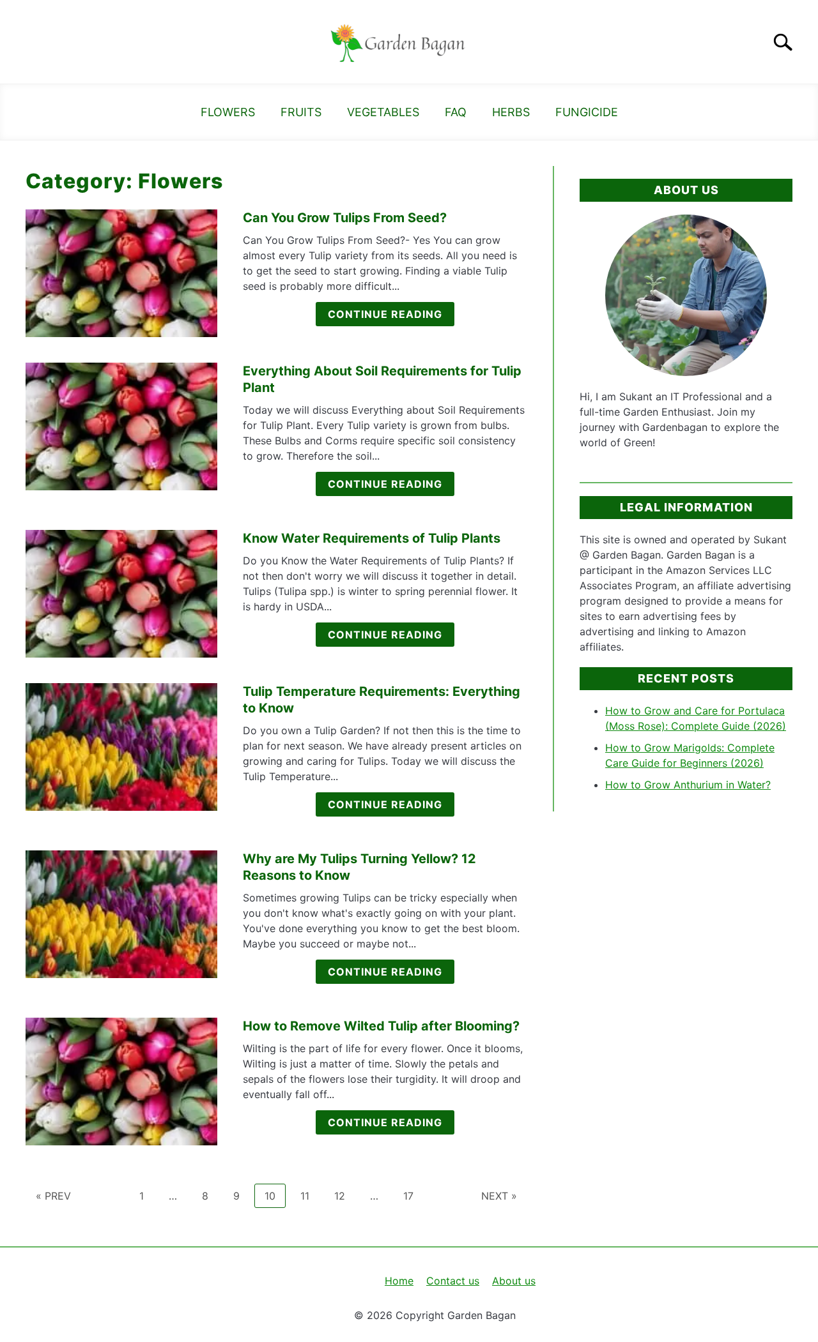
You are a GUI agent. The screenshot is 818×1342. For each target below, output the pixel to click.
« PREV (53, 1195)
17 (413, 1195)
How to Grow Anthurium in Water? (688, 784)
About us (514, 1280)
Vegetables (383, 112)
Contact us (452, 1280)
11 (310, 1195)
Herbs (511, 112)
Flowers (228, 112)
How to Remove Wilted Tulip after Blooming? (381, 1026)
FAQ (456, 112)
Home (399, 1280)
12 (344, 1195)
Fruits (301, 112)
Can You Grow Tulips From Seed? (345, 217)
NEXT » (499, 1195)
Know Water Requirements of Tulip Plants (371, 538)
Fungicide (586, 112)
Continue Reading (385, 314)
